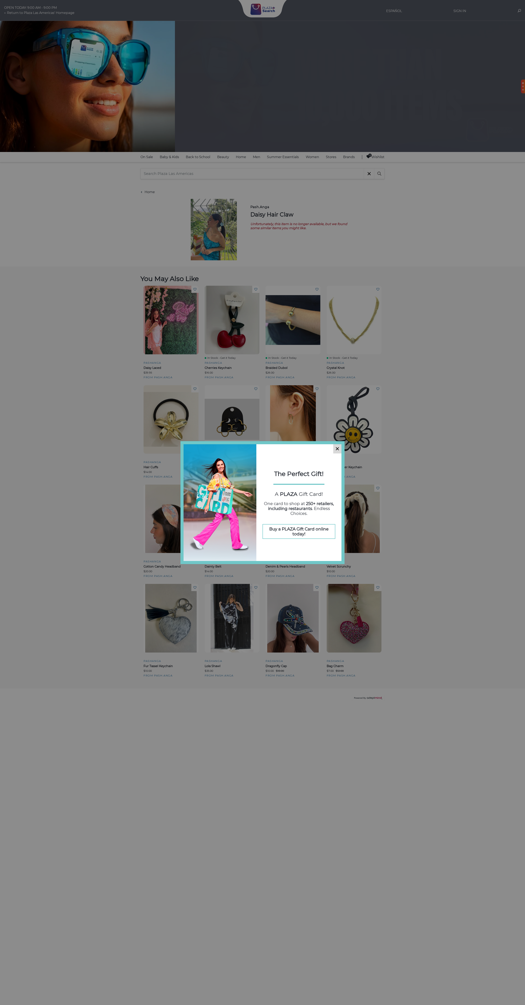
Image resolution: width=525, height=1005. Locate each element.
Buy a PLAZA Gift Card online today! (299, 531)
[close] (337, 448)
